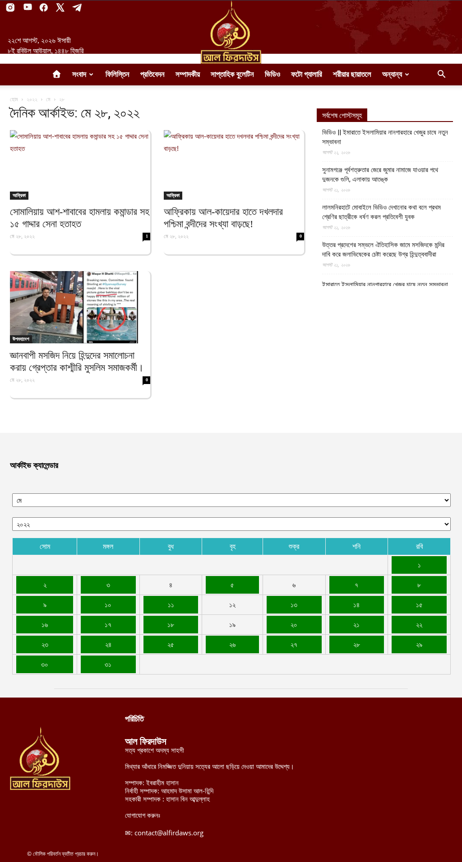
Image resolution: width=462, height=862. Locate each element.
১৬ (45, 624)
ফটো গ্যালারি (306, 74)
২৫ (170, 644)
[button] (441, 75)
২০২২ (32, 99)
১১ (171, 604)
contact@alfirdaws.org (168, 832)
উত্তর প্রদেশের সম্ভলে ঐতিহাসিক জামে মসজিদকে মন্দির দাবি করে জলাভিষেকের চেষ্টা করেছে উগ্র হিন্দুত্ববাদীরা (383, 249)
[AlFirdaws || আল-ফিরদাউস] (231, 32)
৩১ (108, 664)
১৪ (356, 604)
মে (48, 99)
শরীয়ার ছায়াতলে (352, 74)
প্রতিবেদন (152, 74)
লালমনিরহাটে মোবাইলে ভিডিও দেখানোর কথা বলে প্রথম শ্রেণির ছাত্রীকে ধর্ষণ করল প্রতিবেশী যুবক (381, 212)
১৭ (108, 624)
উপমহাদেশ (21, 339)
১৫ (419, 604)
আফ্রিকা (19, 195)
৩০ (44, 664)
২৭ (294, 644)
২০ (294, 624)
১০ (108, 604)
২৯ (419, 644)
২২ (419, 624)
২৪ (108, 644)
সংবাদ (79, 74)
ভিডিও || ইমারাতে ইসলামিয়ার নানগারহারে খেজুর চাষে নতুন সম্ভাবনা (385, 137)
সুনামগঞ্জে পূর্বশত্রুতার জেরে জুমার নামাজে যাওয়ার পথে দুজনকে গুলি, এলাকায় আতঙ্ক (380, 174)
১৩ (294, 604)
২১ (356, 624)
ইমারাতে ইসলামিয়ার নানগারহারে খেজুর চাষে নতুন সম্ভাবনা (385, 285)
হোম (14, 99)
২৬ (232, 644)
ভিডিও (272, 74)
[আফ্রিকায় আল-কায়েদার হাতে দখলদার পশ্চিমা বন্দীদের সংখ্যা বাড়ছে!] (234, 165)
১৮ (170, 624)
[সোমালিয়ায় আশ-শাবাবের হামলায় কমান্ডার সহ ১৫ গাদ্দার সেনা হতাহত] (80, 165)
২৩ (45, 644)
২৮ (356, 644)
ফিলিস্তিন (117, 74)
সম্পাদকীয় (188, 74)
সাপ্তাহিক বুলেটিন (232, 74)
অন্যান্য (392, 74)
